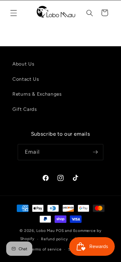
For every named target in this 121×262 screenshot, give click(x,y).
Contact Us (25, 79)
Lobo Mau (45, 230)
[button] (13, 12)
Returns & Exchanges (37, 94)
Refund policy (54, 239)
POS (60, 230)
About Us (23, 64)
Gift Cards (24, 109)
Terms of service (45, 249)
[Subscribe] (95, 152)
